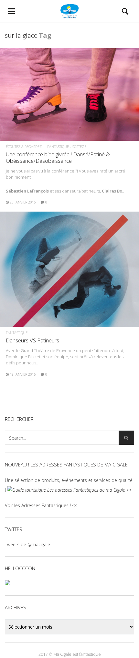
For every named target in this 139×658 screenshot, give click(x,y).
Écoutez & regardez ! (25, 146)
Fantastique (58, 146)
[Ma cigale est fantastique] (69, 11)
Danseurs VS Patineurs (32, 340)
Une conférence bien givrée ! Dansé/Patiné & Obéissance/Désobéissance (58, 157)
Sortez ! (79, 146)
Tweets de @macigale (27, 544)
